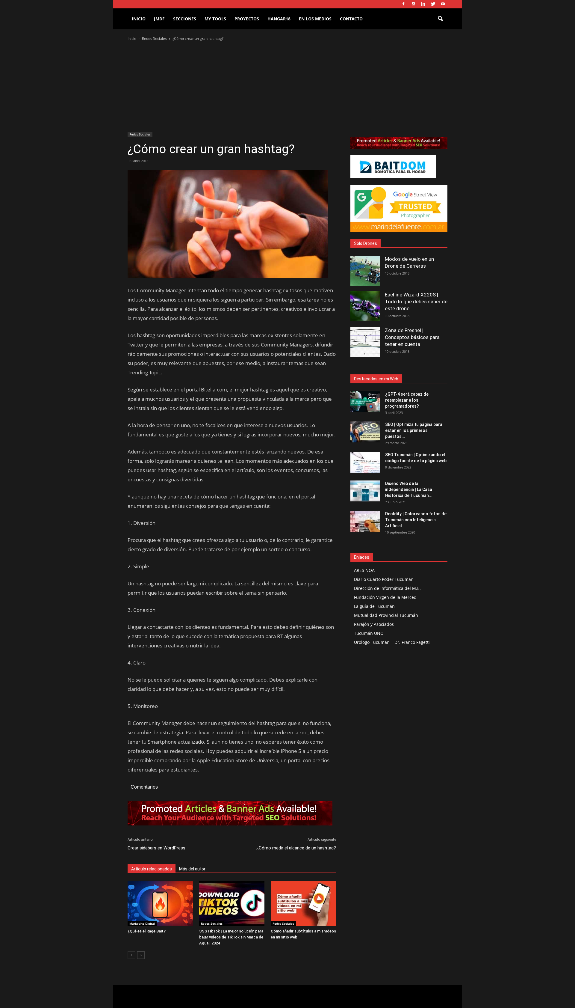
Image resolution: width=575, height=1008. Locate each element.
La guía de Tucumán (374, 606)
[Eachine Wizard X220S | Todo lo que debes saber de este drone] (365, 306)
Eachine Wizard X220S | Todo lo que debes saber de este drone (416, 301)
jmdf (159, 19)
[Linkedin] (423, 4)
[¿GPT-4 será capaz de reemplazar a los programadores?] (365, 401)
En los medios (315, 19)
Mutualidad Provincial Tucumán (386, 615)
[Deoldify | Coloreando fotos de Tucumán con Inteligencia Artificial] (365, 521)
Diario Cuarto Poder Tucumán (384, 579)
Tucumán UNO (369, 633)
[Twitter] (433, 4)
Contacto (351, 19)
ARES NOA (364, 570)
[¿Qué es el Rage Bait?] (160, 903)
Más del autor (192, 869)
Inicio (139, 19)
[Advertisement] (287, 87)
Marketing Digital (142, 923)
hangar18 (278, 19)
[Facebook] (403, 4)
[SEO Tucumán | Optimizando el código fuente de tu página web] (365, 462)
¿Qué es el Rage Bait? (147, 931)
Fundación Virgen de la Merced (385, 597)
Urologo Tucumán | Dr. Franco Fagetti (392, 642)
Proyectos (246, 19)
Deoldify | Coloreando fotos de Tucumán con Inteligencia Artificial (416, 519)
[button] (440, 19)
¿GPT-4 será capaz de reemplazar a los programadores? (407, 400)
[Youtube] (442, 4)
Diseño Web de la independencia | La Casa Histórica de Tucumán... (408, 489)
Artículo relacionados (151, 869)
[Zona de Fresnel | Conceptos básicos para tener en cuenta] (365, 342)
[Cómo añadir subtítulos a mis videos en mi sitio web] (303, 903)
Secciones (184, 19)
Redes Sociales (140, 134)
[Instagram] (413, 4)
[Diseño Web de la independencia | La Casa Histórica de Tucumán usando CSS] (365, 490)
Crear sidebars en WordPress (156, 848)
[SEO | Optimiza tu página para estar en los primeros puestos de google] (365, 431)
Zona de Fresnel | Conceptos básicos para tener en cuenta (412, 337)
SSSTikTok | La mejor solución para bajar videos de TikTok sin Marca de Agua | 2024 (231, 937)
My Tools (215, 19)
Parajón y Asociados (374, 624)
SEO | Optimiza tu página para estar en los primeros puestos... (413, 430)
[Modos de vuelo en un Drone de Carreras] (365, 271)
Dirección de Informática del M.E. (387, 588)
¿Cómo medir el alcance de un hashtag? (296, 848)
